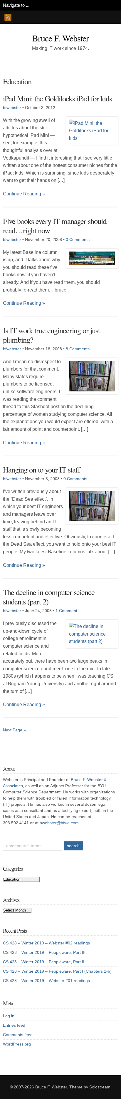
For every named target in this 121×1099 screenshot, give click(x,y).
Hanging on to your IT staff (41, 469)
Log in (8, 1015)
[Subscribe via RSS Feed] (7, 17)
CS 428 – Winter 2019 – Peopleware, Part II (43, 961)
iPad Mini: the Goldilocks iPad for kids (57, 98)
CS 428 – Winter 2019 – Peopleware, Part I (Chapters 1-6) (57, 971)
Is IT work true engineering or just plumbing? (51, 335)
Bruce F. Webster (60, 38)
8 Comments (78, 348)
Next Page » (14, 730)
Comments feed (18, 1034)
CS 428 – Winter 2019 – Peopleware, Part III (44, 952)
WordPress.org (17, 1044)
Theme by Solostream (89, 1087)
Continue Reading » (24, 193)
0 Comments (78, 239)
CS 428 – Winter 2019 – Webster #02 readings (46, 943)
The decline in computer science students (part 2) (49, 597)
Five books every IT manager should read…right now (54, 225)
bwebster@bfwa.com (59, 822)
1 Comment (66, 610)
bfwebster (12, 107)
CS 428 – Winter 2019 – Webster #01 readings (46, 980)
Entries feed (14, 1025)
